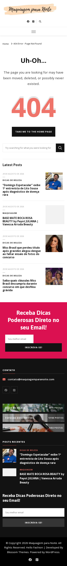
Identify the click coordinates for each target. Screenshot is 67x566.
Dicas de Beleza (12, 180)
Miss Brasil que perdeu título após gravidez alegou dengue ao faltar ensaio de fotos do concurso (22, 252)
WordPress (52, 552)
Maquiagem (10, 213)
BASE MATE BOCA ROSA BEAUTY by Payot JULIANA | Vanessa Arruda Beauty (20, 221)
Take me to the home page (33, 131)
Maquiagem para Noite (43, 543)
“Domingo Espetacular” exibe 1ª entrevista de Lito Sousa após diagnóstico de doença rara (21, 189)
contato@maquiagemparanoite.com (31, 379)
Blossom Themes (18, 552)
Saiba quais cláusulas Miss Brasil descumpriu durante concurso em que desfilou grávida (20, 285)
